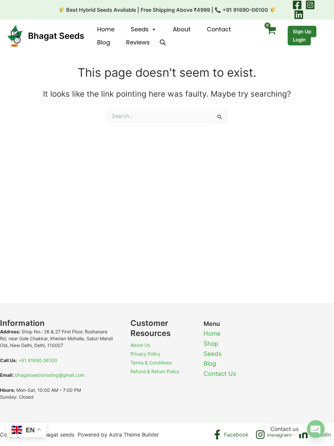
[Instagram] (310, 5)
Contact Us (220, 373)
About (181, 29)
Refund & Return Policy (154, 371)
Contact (219, 29)
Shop (211, 343)
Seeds (140, 29)
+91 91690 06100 (37, 360)
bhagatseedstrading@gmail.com (49, 375)
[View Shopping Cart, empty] (271, 36)
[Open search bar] (162, 42)
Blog (103, 42)
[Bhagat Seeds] (15, 35)
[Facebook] (297, 5)
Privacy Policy (145, 354)
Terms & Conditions (151, 362)
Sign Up (302, 31)
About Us (140, 345)
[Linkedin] (299, 15)
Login (299, 40)
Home (105, 29)
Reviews (138, 42)
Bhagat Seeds (56, 36)
